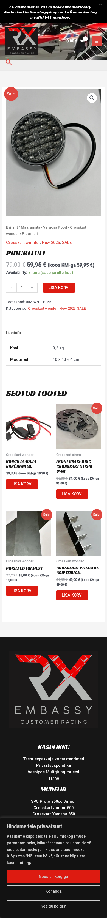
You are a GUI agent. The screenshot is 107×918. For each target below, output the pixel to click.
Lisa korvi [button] (22, 484)
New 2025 (51, 242)
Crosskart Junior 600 (53, 807)
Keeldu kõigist (53, 906)
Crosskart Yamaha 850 (53, 814)
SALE (67, 242)
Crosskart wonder (23, 242)
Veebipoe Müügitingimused (53, 771)
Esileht (12, 227)
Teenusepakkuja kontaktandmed (53, 759)
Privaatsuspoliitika (53, 765)
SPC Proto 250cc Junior (53, 801)
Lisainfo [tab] (13, 332)
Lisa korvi (59, 287)
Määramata (30, 227)
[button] (8, 62)
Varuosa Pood (55, 227)
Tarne (53, 778)
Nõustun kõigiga (53, 876)
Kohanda (54, 891)
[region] (53, 867)
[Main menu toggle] (97, 41)
